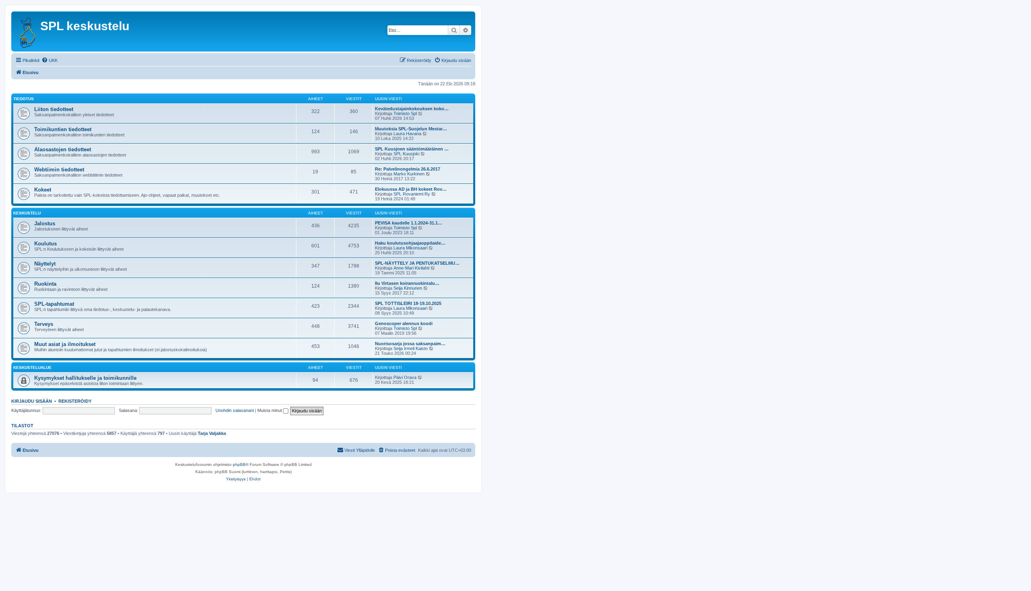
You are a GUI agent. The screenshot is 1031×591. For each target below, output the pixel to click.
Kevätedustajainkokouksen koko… (412, 108)
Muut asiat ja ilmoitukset (64, 344)
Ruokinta (45, 284)
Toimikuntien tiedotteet (62, 129)
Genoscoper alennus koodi (404, 323)
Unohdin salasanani (234, 410)
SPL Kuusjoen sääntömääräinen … (412, 148)
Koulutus (45, 244)
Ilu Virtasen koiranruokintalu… (407, 283)
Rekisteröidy (74, 401)
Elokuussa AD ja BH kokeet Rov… (411, 189)
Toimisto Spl (405, 113)
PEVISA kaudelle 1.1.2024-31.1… (408, 222)
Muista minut (270, 410)
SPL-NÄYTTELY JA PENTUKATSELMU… (417, 263)
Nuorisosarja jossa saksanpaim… (410, 343)
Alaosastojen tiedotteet (62, 149)
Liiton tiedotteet (53, 109)
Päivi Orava (404, 377)
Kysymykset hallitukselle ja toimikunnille (85, 378)
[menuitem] (49, 60)
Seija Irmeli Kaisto (410, 348)
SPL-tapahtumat (54, 304)
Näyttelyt (45, 264)
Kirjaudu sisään (31, 401)
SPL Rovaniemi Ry (411, 194)
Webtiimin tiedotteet (59, 170)
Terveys (43, 324)
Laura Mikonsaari (410, 247)
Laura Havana (407, 133)
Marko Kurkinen (408, 173)
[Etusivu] (26, 31)
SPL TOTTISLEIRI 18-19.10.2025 (408, 303)
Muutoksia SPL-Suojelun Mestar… (411, 128)
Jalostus (44, 223)
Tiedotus (23, 99)
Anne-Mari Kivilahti (411, 268)
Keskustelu (27, 213)
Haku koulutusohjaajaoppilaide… (410, 243)
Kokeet (42, 190)
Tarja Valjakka (212, 433)
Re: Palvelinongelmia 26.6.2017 (407, 169)
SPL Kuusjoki (406, 153)
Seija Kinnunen (407, 288)
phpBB (239, 464)
